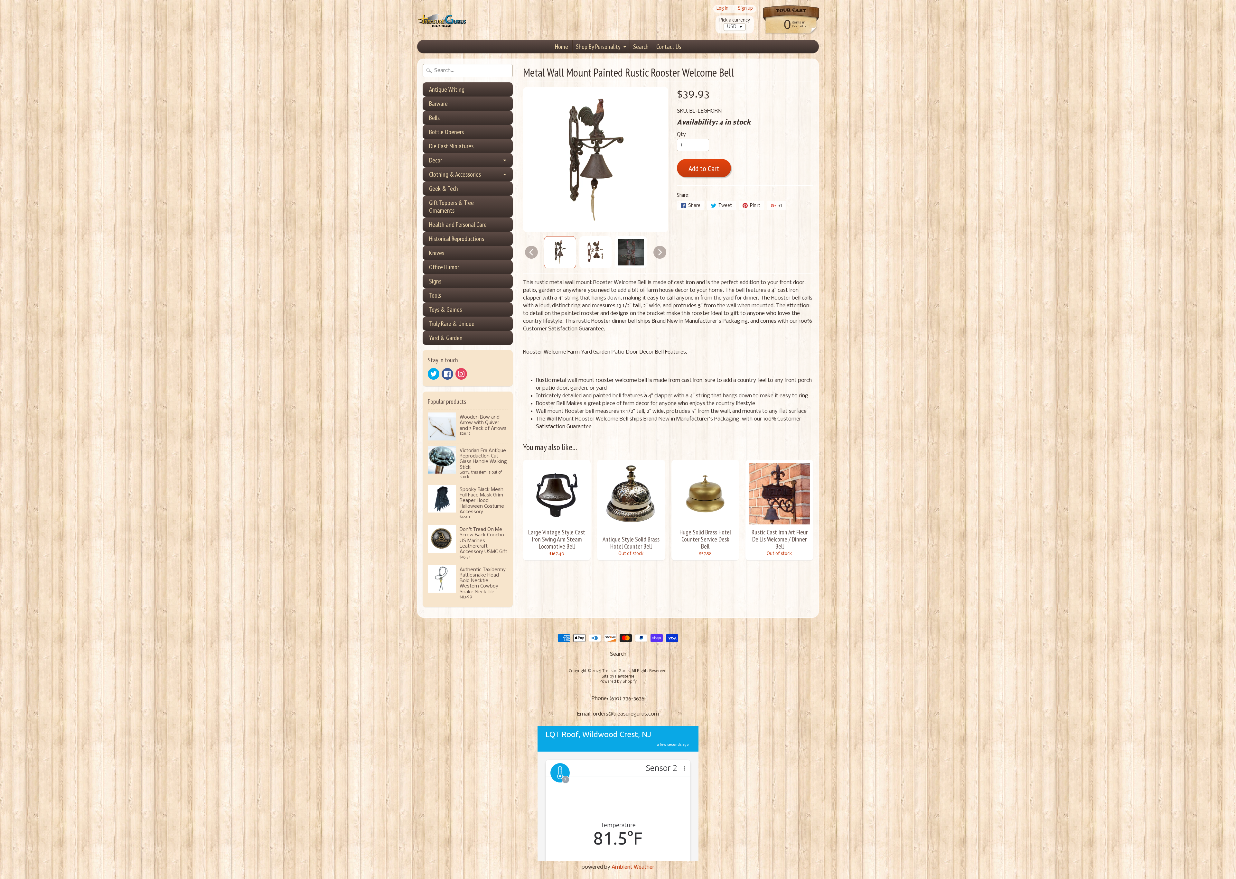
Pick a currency (734, 20)
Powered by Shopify (618, 682)
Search (641, 46)
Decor (435, 160)
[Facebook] (447, 374)
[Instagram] (461, 374)
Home (561, 46)
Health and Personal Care (458, 224)
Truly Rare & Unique (451, 323)
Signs (435, 281)
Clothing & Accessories (455, 174)
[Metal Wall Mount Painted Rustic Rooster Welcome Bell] (560, 252)
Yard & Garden (446, 338)
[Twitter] (433, 374)
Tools (435, 295)
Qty (681, 135)
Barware (438, 103)
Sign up (745, 9)
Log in (722, 9)
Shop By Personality (598, 46)
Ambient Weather (633, 867)
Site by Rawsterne (618, 677)
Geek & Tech (443, 188)
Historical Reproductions (456, 239)
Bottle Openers (446, 132)
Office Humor (444, 267)
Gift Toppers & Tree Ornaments (451, 207)
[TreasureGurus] (442, 20)
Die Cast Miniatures (451, 146)
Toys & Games (445, 309)
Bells (434, 118)
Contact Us (668, 46)
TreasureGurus (616, 671)
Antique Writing (446, 89)
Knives (436, 253)
